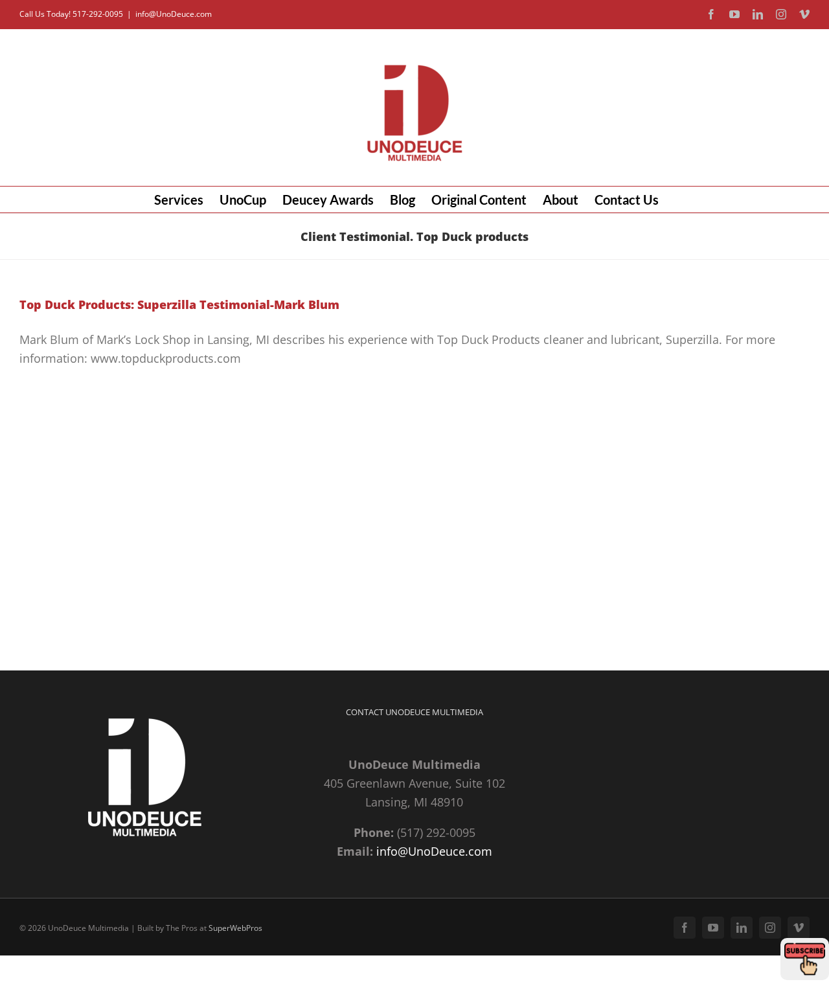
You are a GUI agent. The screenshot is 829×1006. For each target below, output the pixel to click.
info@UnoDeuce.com (173, 13)
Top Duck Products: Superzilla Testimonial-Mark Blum (179, 304)
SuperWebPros (235, 927)
